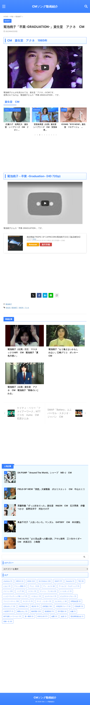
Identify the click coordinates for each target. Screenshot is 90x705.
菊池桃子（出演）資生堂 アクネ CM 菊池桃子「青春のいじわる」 (23, 390)
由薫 (73, 611)
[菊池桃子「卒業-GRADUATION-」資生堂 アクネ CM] (45, 295)
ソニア (20, 591)
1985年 (21, 308)
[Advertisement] (45, 154)
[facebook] (39, 295)
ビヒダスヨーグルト (68, 596)
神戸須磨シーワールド (12, 616)
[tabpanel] (17, 120)
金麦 (64, 616)
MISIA (31, 581)
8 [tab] (51, 135)
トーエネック (66, 591)
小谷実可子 (8, 611)
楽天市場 (46, 244)
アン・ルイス (49, 586)
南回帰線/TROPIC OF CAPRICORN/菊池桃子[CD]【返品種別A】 (54, 237)
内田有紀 (23, 606)
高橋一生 (7, 621)
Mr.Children (45, 581)
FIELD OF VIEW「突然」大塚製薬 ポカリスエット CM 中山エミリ (51, 489)
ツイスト (32, 591)
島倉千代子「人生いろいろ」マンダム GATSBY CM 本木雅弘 (49, 522)
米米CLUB (42, 616)
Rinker (34, 239)
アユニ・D (34, 586)
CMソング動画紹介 (45, 6)
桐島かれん (22, 611)
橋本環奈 (36, 611)
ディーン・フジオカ (48, 591)
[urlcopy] (56, 295)
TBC (81, 581)
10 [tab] (56, 135)
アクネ (26, 308)
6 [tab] (47, 135)
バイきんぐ (36, 596)
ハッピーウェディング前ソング (15, 596)
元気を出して (9, 606)
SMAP (58, 581)
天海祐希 (78, 606)
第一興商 (29, 616)
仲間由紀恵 (76, 601)
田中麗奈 (62, 611)
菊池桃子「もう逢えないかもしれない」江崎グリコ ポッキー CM (64, 352)
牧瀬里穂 (49, 611)
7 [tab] (49, 135)
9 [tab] (54, 135)
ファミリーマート (11, 601)
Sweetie (70, 581)
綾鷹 (54, 616)
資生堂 (8, 308)
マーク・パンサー (44, 601)
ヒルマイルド (50, 596)
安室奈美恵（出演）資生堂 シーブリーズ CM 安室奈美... (17, 127)
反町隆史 (47, 606)
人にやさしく (61, 601)
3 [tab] (40, 135)
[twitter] (33, 295)
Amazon (33, 244)
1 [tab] (35, 135)
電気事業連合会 (76, 616)
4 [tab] (42, 135)
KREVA (19, 581)
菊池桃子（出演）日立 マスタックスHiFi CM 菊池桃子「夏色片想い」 (23, 352)
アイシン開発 (20, 586)
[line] (51, 295)
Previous (6, 119)
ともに (6, 586)
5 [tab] (44, 135)
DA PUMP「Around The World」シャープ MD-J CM (45, 472)
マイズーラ (28, 601)
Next (84, 119)
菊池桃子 (9, 304)
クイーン (8, 591)
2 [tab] (37, 135)
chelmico (7, 581)
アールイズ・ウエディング (69, 586)
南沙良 (35, 606)
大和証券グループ (63, 606)
